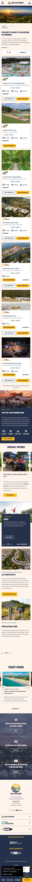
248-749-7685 (16, 803)
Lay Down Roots (9, 575)
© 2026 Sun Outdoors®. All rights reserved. (16, 861)
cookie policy (13, 871)
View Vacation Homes (9, 279)
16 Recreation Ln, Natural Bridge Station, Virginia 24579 (14, 179)
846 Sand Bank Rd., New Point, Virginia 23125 (12, 318)
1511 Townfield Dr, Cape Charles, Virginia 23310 (12, 224)
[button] (6, 94)
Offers (3, 880)
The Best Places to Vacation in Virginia (15, 33)
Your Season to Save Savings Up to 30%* (15, 475)
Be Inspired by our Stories (16, 745)
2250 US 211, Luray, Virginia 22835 (10, 132)
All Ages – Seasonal (15, 88)
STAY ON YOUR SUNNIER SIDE (13, 413)
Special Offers (16, 447)
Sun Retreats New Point (9, 316)
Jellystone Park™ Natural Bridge (12, 177)
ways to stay (10, 880)
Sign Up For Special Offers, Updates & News (16, 725)
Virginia (5, 27)
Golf (6, 519)
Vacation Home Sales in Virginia (12, 572)
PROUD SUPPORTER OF (16, 837)
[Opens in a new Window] (16, 842)
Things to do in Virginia (9, 622)
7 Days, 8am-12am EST (16, 805)
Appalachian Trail (10, 626)
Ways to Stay (5, 409)
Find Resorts (27, 879)
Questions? (16, 801)
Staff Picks (16, 667)
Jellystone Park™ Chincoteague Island (14, 83)
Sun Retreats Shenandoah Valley (12, 363)
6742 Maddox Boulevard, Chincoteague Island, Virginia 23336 (16, 85)
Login (29, 3)
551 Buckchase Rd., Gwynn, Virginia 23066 (12, 270)
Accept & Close (7, 874)
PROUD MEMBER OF (16, 848)
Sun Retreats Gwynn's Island (11, 268)
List (10, 52)
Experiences (8, 516)
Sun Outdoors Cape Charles (10, 223)
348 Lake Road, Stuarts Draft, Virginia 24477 (12, 365)
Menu (2, 3)
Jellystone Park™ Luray (9, 130)
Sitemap (16, 865)
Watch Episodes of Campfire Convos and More (16, 766)
